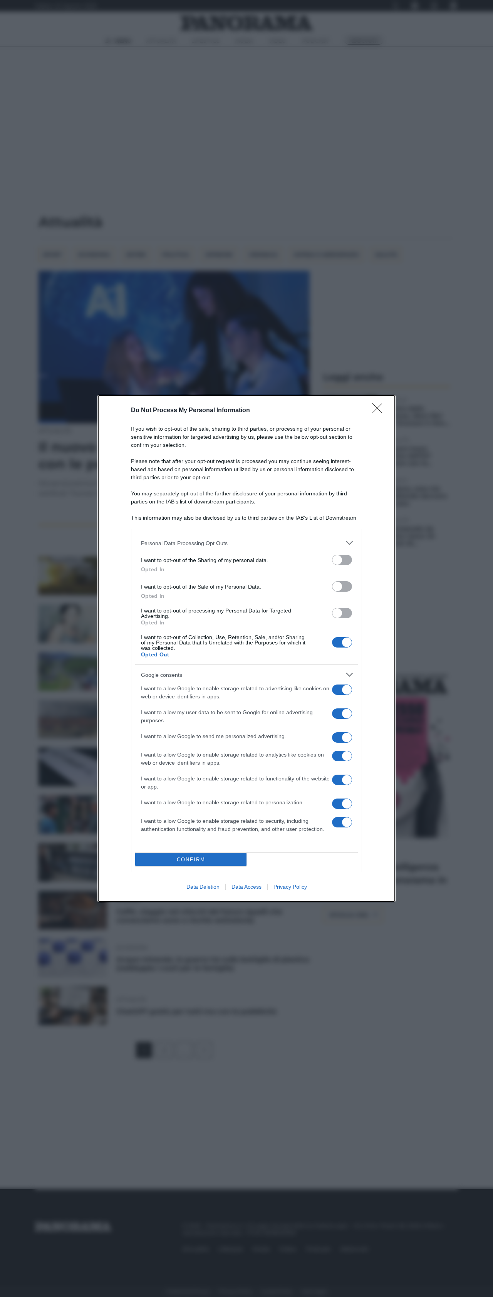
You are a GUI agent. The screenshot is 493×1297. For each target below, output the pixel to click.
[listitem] (246, 543)
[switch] (342, 560)
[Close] (379, 410)
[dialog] (246, 648)
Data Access (246, 887)
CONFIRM (191, 859)
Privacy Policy (290, 887)
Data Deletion (203, 887)
